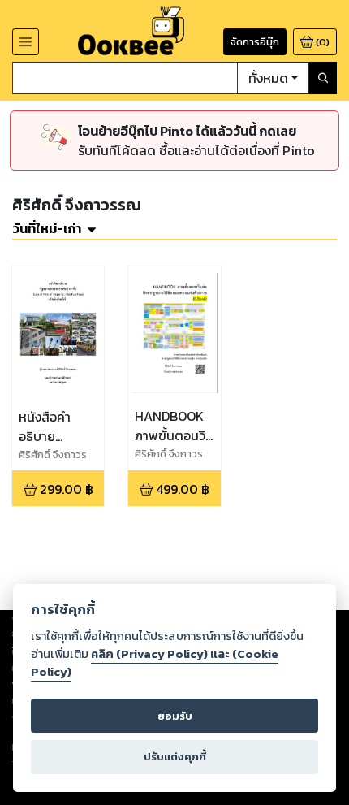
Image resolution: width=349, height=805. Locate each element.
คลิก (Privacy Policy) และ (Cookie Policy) (154, 663)
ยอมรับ (174, 716)
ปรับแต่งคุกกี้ (175, 756)
